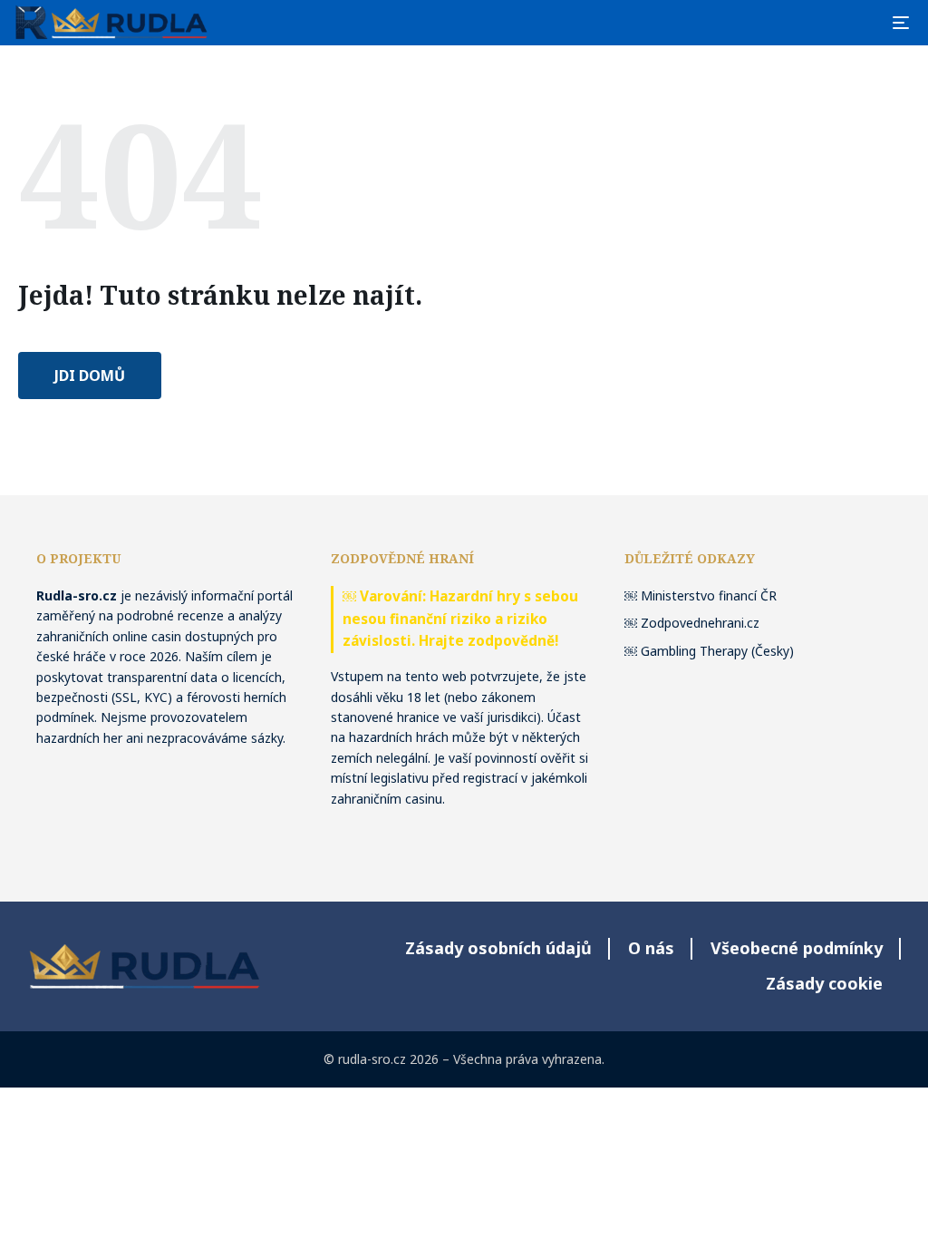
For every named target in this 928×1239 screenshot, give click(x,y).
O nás (651, 948)
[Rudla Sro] (111, 23)
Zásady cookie (824, 983)
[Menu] (900, 23)
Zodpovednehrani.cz (700, 622)
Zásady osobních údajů (498, 948)
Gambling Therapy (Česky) (717, 650)
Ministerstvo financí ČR (709, 595)
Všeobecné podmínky (796, 948)
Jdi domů (89, 375)
